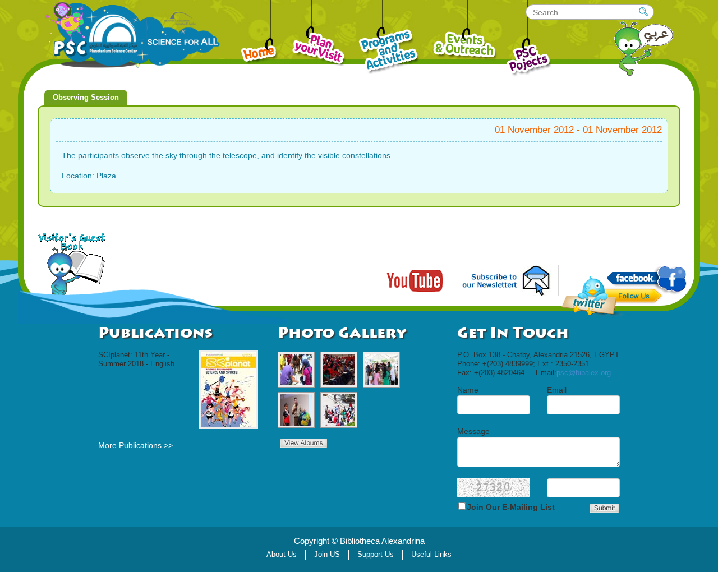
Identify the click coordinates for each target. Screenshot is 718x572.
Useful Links (431, 554)
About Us (281, 554)
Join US (327, 554)
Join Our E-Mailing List (511, 506)
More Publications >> (135, 445)
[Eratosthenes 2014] (296, 369)
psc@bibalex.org (583, 372)
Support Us (375, 554)
